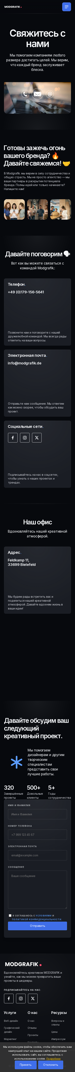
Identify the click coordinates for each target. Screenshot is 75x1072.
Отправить (37, 925)
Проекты (33, 1035)
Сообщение (16, 867)
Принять (26, 1064)
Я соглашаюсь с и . (37, 918)
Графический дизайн (11, 1029)
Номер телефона (20, 826)
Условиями (44, 916)
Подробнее (53, 1058)
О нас (31, 1020)
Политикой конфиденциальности (36, 919)
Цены (54, 1031)
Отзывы (32, 1027)
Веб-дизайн (11, 1020)
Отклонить (50, 1064)
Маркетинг (10, 1039)
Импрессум (58, 1039)
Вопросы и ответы (57, 1022)
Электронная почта (22, 846)
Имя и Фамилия (19, 805)
